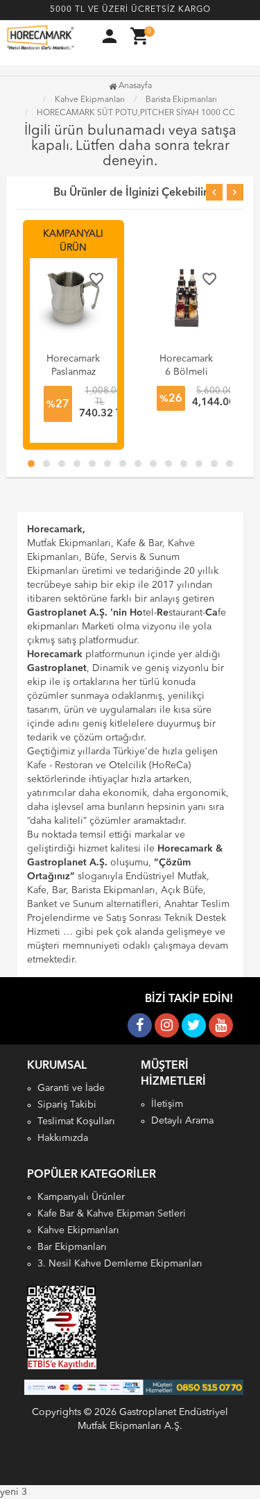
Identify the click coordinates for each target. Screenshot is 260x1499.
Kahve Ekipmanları (78, 1230)
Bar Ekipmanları (72, 1247)
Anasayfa (134, 86)
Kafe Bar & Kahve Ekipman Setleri (111, 1214)
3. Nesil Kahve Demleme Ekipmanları (119, 1264)
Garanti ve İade (71, 1088)
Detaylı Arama (182, 1121)
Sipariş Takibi (66, 1105)
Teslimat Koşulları (76, 1121)
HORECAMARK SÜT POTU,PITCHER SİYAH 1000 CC (136, 113)
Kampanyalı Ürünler (81, 1197)
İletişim (167, 1104)
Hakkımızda (62, 1138)
